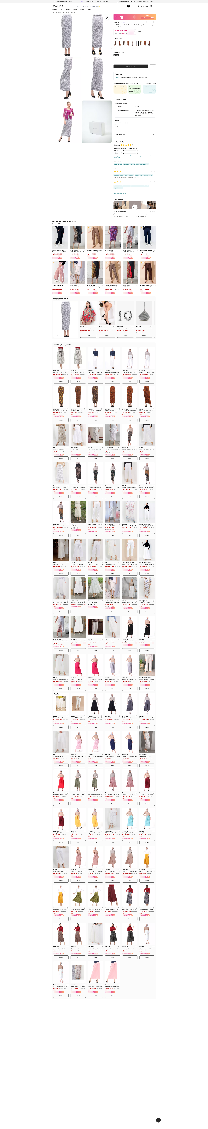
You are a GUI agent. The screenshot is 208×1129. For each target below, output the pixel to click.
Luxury (82, 9)
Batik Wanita (66, 12)
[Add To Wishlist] (152, 66)
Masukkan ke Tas (131, 66)
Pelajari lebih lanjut (151, 83)
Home (54, 12)
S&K (127, 33)
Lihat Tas (152, 62)
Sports (68, 9)
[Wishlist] (151, 6)
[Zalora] (59, 6)
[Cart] (155, 6)
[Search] (128, 6)
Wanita (54, 9)
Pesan (88, 335)
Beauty (90, 9)
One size (116, 55)
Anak (75, 9)
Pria (61, 9)
